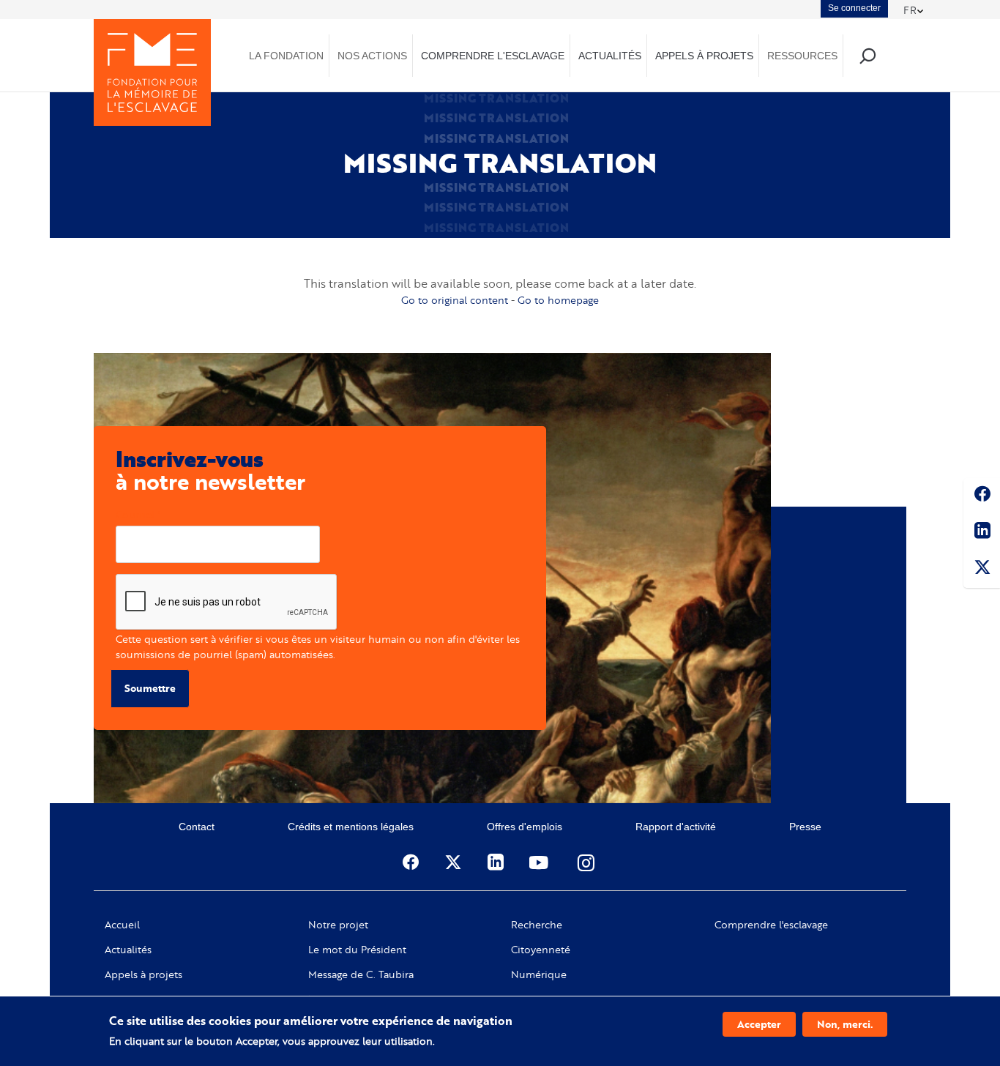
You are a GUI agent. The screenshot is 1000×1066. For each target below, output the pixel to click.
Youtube (540, 862)
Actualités (128, 949)
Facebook (981, 496)
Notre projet (338, 925)
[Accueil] (152, 72)
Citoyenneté (540, 949)
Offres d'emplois (524, 826)
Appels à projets (143, 974)
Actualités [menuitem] (609, 55)
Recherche (536, 925)
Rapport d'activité (675, 826)
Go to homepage (558, 300)
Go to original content (454, 300)
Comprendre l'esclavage (771, 925)
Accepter (759, 1024)
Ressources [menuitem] (802, 55)
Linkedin (981, 533)
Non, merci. (845, 1024)
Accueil (122, 925)
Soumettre (150, 688)
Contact (196, 826)
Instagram (587, 862)
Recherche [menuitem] (867, 55)
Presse (805, 826)
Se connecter (854, 8)
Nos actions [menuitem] (372, 55)
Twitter (981, 569)
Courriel (135, 514)
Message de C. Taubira (361, 974)
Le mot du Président (357, 949)
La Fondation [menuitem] (286, 55)
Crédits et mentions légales (351, 826)
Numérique (539, 974)
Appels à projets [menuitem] (704, 55)
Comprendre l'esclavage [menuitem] (492, 55)
